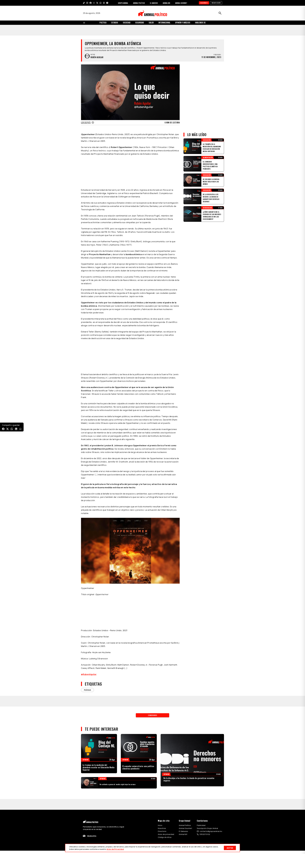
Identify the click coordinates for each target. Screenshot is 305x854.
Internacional (164, 22)
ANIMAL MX (166, 3)
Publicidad (201, 755)
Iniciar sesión (216, 3)
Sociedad (126, 22)
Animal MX (183, 764)
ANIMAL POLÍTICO (139, 3)
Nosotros (162, 758)
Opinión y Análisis (182, 22)
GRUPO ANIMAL (123, 3)
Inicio (160, 755)
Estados (114, 22)
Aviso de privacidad (166, 764)
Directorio (162, 761)
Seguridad (139, 22)
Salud (151, 22)
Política (102, 22)
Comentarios (152, 645)
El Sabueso (183, 761)
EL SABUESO (154, 3)
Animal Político (185, 755)
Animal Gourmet (185, 758)
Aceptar (230, 848)
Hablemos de (200, 22)
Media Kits (91, 765)
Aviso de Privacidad (115, 849)
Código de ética (164, 767)
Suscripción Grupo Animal (207, 758)
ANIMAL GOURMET (181, 3)
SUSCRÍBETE (204, 3)
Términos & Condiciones (184, 776)
